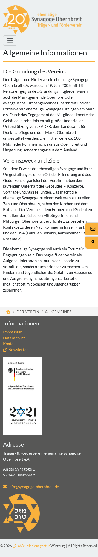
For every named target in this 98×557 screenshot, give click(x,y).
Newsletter (18, 349)
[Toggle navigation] (10, 40)
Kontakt (10, 343)
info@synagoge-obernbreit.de (33, 486)
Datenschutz (14, 338)
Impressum (12, 332)
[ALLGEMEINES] (42, 19)
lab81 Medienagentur (33, 546)
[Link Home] (8, 311)
